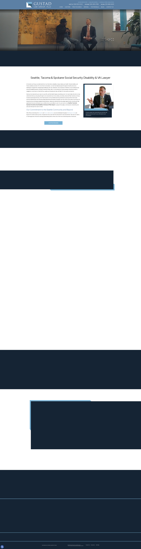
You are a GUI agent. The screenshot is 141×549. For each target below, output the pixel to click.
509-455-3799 (94, 4)
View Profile (60, 382)
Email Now (85, 363)
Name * (37, 412)
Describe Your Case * (40, 419)
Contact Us (109, 7)
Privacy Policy (48, 430)
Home (61, 7)
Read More (39, 216)
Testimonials (95, 7)
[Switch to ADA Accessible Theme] (2, 546)
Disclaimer (93, 544)
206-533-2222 (78, 4)
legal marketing (75, 545)
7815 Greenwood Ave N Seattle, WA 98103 (54, 522)
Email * (86, 412)
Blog (102, 7)
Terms (62, 442)
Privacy (60, 442)
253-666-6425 (109, 4)
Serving (86, 7)
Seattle (40, 112)
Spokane (51, 112)
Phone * (62, 412)
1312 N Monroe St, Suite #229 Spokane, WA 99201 (73, 525)
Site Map (97, 544)
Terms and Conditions (55, 430)
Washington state (71, 112)
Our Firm (67, 7)
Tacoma (46, 112)
